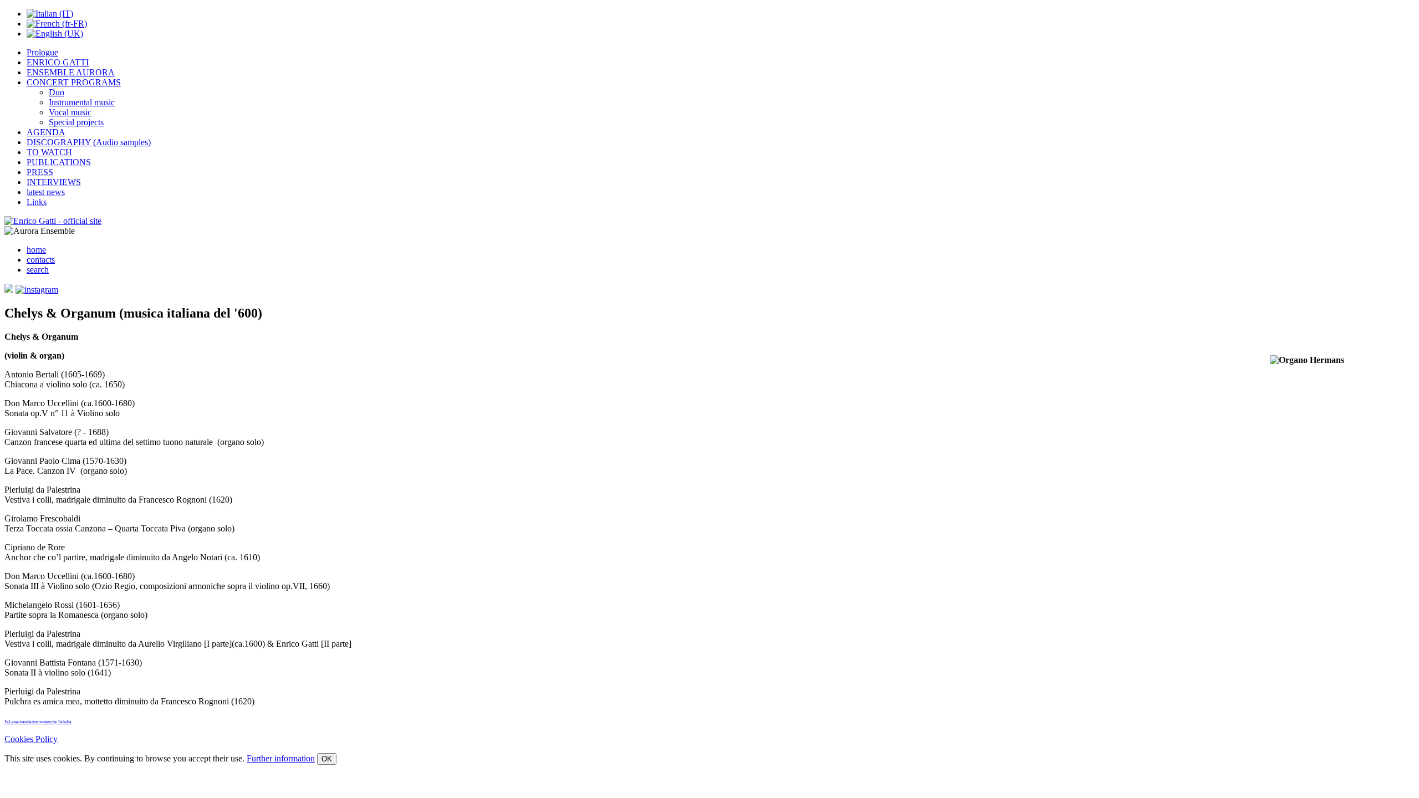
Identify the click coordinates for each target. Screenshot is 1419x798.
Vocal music (70, 112)
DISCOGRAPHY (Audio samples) (89, 142)
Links (37, 202)
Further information (281, 758)
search (38, 269)
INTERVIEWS (54, 182)
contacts (41, 259)
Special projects (76, 122)
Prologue (42, 52)
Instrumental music (82, 102)
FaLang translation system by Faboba (38, 721)
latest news (46, 192)
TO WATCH (49, 152)
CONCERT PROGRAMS (74, 82)
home (36, 249)
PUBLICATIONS (59, 162)
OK (326, 759)
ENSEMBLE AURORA (71, 72)
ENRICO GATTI (58, 62)
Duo (56, 92)
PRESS (40, 172)
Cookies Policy (31, 739)
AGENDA (46, 132)
